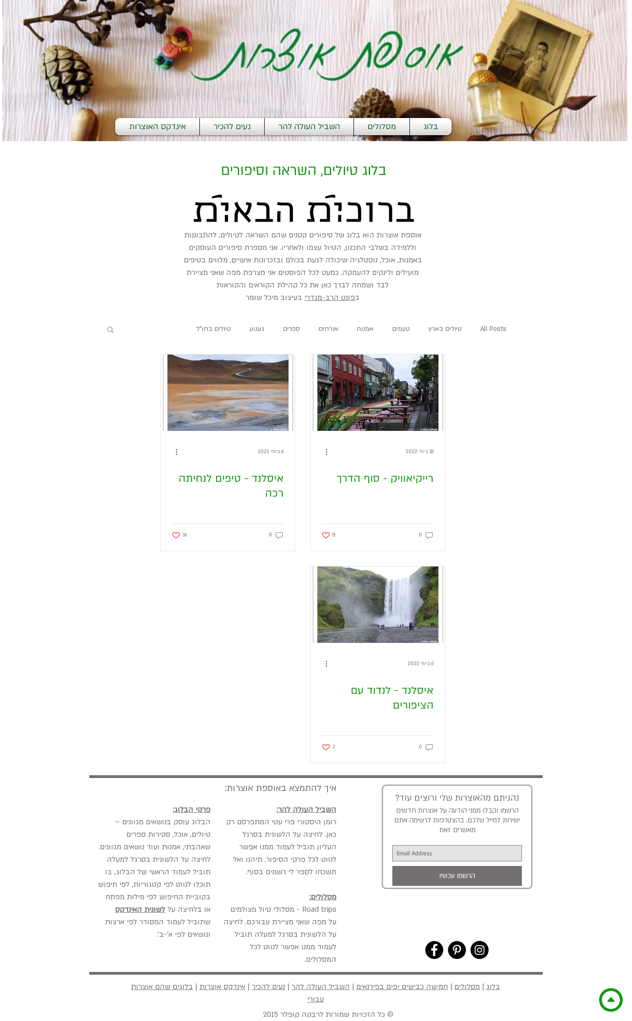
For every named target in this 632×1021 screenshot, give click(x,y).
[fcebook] (434, 950)
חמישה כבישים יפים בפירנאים (402, 987)
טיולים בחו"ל (213, 328)
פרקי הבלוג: (192, 809)
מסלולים (467, 987)
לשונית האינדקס (140, 909)
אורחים (328, 328)
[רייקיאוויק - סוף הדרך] (377, 393)
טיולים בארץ (445, 328)
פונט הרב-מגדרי (329, 298)
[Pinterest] (457, 950)
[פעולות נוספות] (322, 451)
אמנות (365, 328)
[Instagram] (480, 950)
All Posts (493, 328)
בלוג (493, 987)
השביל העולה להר (320, 987)
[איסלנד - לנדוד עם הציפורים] (377, 605)
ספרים (291, 328)
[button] (110, 330)
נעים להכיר (268, 987)
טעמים (401, 328)
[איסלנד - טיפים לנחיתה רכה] (228, 393)
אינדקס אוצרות (222, 987)
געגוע (256, 328)
